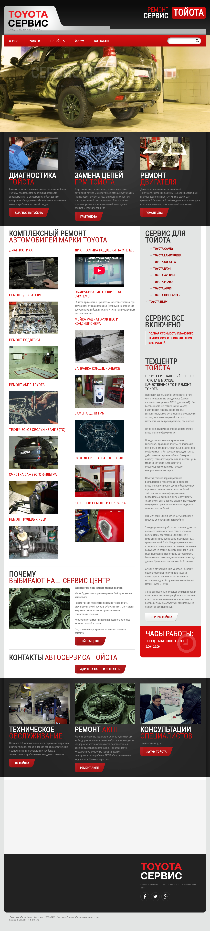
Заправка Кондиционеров (97, 368)
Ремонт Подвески (24, 340)
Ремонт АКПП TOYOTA (27, 385)
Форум (79, 41)
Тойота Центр (90, 641)
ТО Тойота (57, 41)
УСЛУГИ (34, 41)
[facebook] (144, 896)
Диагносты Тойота (29, 213)
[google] (165, 896)
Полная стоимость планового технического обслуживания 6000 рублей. (170, 338)
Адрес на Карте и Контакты (100, 669)
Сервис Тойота (161, 617)
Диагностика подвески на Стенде (104, 250)
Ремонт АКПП (89, 768)
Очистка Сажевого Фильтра (33, 474)
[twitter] (155, 896)
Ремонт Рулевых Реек (27, 519)
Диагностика (20, 250)
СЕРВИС (14, 41)
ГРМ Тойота (88, 216)
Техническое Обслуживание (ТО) (37, 430)
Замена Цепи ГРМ (90, 413)
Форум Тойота (156, 752)
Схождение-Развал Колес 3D (99, 458)
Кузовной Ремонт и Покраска (100, 503)
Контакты (101, 41)
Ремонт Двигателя (25, 295)
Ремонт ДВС (154, 213)
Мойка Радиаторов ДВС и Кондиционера (96, 321)
